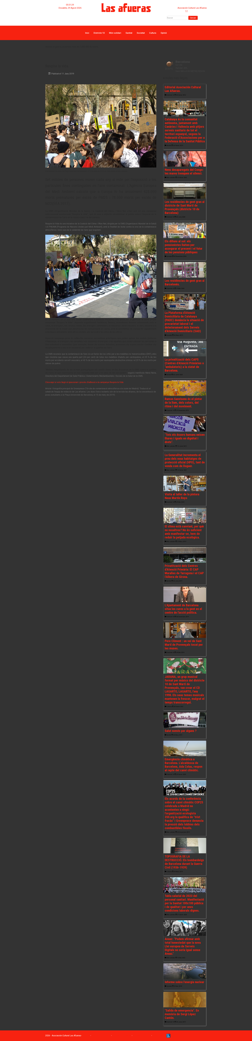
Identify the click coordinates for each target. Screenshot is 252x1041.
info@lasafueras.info (197, 11)
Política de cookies (142, 1035)
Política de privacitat (121, 1035)
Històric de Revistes (101, 1035)
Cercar (193, 18)
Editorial (70, 14)
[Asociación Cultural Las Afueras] (126, 7)
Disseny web (159, 1035)
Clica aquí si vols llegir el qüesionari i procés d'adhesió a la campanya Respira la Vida (84, 382)
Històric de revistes (70, 17)
